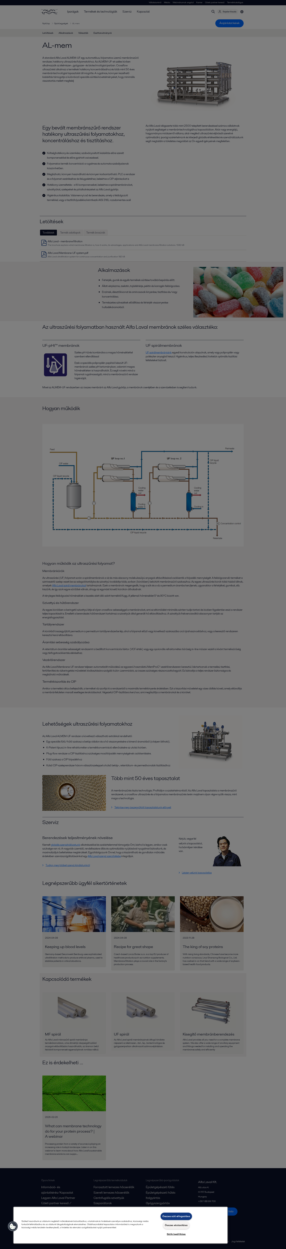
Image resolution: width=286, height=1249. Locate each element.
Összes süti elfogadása (176, 1216)
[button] (12, 1226)
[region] (120, 1225)
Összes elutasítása (176, 1225)
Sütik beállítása (176, 1234)
